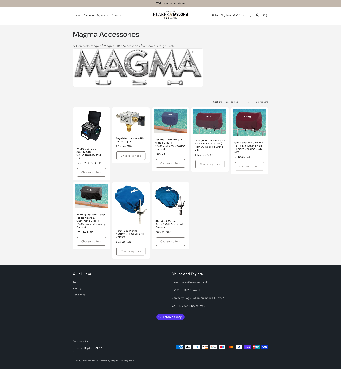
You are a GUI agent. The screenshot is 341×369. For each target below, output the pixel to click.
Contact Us (79, 294)
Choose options (91, 172)
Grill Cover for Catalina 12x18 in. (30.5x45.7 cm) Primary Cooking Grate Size (249, 147)
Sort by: (217, 101)
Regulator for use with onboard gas (130, 140)
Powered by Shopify (108, 360)
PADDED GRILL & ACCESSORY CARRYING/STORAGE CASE (89, 153)
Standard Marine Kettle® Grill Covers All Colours (169, 224)
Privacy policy (128, 360)
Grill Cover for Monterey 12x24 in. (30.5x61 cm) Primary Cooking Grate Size (210, 145)
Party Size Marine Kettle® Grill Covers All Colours (130, 233)
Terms (76, 282)
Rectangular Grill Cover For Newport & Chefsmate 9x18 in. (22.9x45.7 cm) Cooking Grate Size (91, 221)
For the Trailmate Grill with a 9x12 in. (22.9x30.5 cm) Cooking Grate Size (170, 144)
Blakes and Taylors (90, 360)
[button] (96, 15)
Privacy (77, 288)
